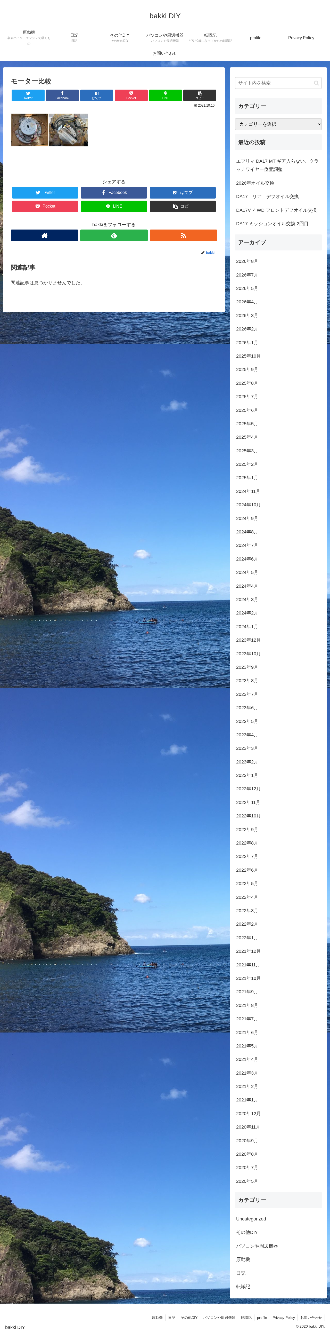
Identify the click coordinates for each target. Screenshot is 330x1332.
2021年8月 (247, 1005)
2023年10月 (248, 653)
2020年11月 (248, 1127)
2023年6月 (247, 707)
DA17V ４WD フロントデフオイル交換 (276, 210)
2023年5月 (247, 721)
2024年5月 (247, 572)
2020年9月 (247, 1140)
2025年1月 (247, 477)
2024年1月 (247, 626)
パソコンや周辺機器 (257, 1246)
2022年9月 (247, 829)
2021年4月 (247, 1059)
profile (262, 1317)
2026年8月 (247, 261)
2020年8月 (247, 1154)
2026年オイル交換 (255, 183)
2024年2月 (247, 613)
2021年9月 (247, 991)
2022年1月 (247, 937)
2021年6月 (247, 1032)
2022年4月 (247, 897)
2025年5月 (247, 423)
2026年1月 (247, 342)
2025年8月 (247, 383)
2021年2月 (247, 1086)
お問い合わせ (311, 1317)
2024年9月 (247, 518)
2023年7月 (247, 694)
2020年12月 (248, 1113)
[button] (316, 83)
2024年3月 (247, 599)
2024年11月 (248, 491)
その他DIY (247, 1232)
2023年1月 (247, 775)
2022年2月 (247, 924)
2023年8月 (247, 680)
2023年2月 (247, 761)
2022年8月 (247, 843)
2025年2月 (247, 464)
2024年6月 (247, 559)
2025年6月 (247, 410)
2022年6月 (247, 870)
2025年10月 (248, 356)
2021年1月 (247, 1099)
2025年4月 (247, 437)
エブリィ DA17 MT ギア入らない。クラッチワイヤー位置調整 (277, 165)
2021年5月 (247, 1046)
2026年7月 (247, 275)
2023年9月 (247, 667)
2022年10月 (248, 815)
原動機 (243, 1259)
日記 (240, 1273)
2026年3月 (247, 315)
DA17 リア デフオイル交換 (267, 196)
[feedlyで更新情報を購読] (113, 235)
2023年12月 (248, 640)
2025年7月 (247, 396)
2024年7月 (247, 545)
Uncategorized (251, 1218)
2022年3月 (247, 910)
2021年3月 (247, 1073)
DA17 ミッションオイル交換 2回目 (272, 223)
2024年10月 (248, 504)
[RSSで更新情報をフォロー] (183, 235)
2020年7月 (247, 1167)
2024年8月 (247, 531)
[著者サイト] (44, 235)
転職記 (243, 1286)
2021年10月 (248, 978)
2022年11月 (248, 802)
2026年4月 (247, 301)
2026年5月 (247, 288)
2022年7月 (247, 856)
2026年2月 (247, 329)
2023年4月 (247, 734)
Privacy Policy (284, 1317)
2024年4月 (247, 586)
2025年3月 (247, 450)
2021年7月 (247, 1018)
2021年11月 (248, 964)
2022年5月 (247, 883)
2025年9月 (247, 369)
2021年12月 (248, 951)
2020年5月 (247, 1181)
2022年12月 (248, 788)
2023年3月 (247, 748)
